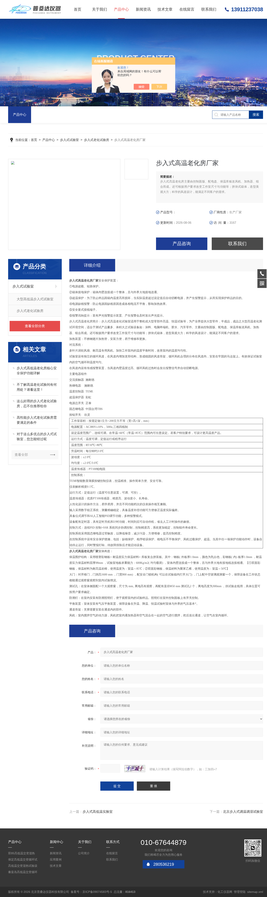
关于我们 (99, 9)
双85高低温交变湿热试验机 (21, 854)
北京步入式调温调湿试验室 (243, 811)
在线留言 (186, 9)
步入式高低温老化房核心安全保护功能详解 (37, 370)
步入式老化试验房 (96, 140)
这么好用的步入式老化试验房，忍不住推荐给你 (37, 403)
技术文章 (165, 9)
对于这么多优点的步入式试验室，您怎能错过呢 (37, 436)
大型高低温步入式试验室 (35, 299)
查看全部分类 (35, 326)
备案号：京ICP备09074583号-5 (91, 891)
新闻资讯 (143, 9)
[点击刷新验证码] (134, 768)
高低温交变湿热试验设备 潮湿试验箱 (22, 866)
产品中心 (121, 9)
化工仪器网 (225, 891)
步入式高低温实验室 (98, 811)
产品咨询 (182, 243)
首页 (77, 9)
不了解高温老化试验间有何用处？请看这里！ (37, 387)
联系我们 (208, 9)
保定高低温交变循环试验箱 (22, 860)
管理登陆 (240, 891)
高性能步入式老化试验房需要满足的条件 (37, 420)
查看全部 (21, 454)
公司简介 (84, 853)
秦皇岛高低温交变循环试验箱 (22, 872)
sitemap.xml (255, 891)
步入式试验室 (69, 140)
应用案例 (56, 859)
